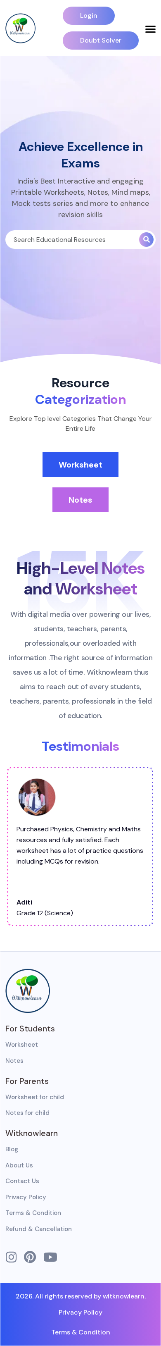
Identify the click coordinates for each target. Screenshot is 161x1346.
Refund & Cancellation (38, 1229)
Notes (80, 499)
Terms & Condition (33, 1213)
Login (88, 15)
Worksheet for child (34, 1097)
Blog (11, 1149)
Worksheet (80, 464)
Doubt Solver (100, 40)
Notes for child (27, 1113)
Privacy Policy (25, 1197)
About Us (19, 1165)
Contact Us (22, 1181)
